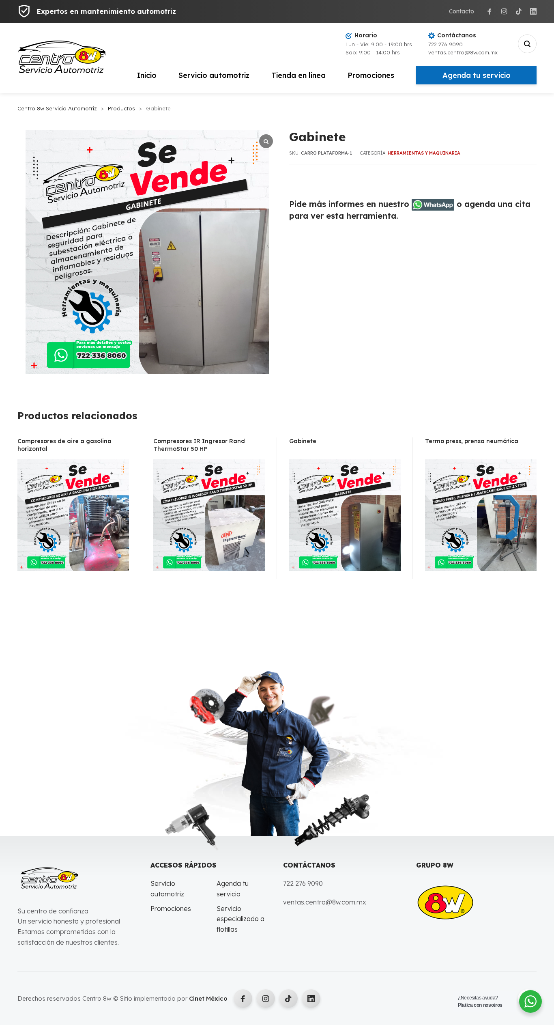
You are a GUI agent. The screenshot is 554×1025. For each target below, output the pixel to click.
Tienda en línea (298, 75)
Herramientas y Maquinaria (424, 153)
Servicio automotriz (213, 75)
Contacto (461, 11)
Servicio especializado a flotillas (240, 918)
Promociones (371, 75)
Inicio (147, 75)
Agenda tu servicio (476, 75)
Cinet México (208, 998)
